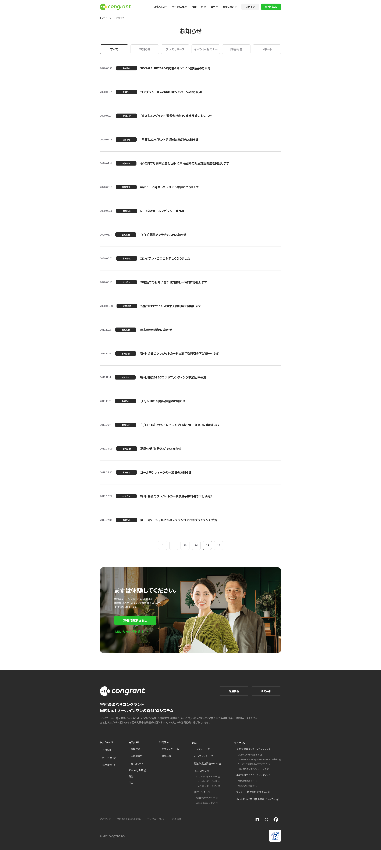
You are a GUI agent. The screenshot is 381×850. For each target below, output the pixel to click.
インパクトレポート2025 (206, 786)
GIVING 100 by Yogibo (248, 754)
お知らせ (106, 750)
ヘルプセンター (202, 756)
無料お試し (271, 6)
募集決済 (135, 749)
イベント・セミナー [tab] (206, 49)
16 (218, 545)
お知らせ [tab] (144, 49)
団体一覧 (166, 756)
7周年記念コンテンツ (205, 798)
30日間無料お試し (135, 620)
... (174, 545)
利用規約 (176, 818)
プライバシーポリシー (156, 818)
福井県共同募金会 (246, 781)
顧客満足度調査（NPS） (206, 763)
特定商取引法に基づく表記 (129, 818)
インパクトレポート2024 (206, 781)
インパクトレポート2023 (206, 776)
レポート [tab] (266, 49)
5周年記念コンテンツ (205, 803)
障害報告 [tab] (236, 49)
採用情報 (234, 691)
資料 (213, 6)
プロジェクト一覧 (170, 749)
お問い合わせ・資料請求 (128, 631)
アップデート (200, 749)
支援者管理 (137, 756)
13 (185, 545)
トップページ (105, 17)
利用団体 (164, 742)
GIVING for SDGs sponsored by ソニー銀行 (258, 759)
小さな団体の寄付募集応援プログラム (255, 799)
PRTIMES (107, 757)
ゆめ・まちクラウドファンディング (252, 769)
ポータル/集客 (179, 7)
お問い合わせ (230, 7)
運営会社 (266, 691)
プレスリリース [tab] (175, 49)
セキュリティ (137, 763)
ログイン (250, 6)
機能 (194, 7)
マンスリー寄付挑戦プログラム (251, 792)
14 (196, 545)
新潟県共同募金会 (246, 785)
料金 (203, 7)
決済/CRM (159, 6)
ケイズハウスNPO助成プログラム (252, 764)
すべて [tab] (114, 49)
